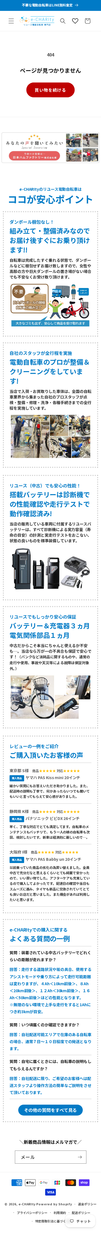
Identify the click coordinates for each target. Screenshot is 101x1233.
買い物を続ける (50, 90)
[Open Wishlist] (75, 21)
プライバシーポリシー (32, 1212)
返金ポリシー (87, 1204)
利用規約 (60, 1212)
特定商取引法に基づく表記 (53, 1221)
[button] (11, 21)
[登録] (80, 1157)
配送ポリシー (81, 1212)
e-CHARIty (27, 1204)
